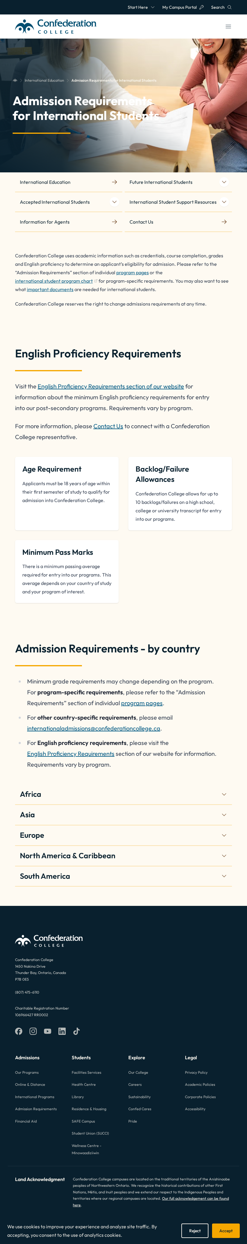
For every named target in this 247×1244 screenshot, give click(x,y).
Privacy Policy (196, 1072)
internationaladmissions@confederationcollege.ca (93, 728)
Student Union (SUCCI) (90, 1133)
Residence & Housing (89, 1109)
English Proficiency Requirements (70, 753)
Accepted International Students (55, 202)
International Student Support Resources (173, 202)
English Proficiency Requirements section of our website (111, 386)
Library (78, 1097)
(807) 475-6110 (27, 992)
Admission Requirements (36, 1109)
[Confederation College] (15, 80)
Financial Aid (26, 1121)
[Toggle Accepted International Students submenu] (114, 202)
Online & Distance (30, 1084)
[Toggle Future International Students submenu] (224, 182)
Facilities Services (86, 1072)
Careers (135, 1084)
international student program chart (54, 281)
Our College (138, 1072)
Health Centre (84, 1084)
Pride (132, 1121)
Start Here (138, 7)
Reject (195, 1230)
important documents (50, 289)
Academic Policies (200, 1084)
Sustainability (139, 1097)
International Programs (34, 1097)
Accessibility (195, 1109)
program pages (132, 272)
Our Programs (27, 1072)
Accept (226, 1230)
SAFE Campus (83, 1121)
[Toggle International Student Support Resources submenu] (224, 202)
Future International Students (161, 182)
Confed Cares (139, 1109)
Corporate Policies (200, 1097)
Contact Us (108, 426)
